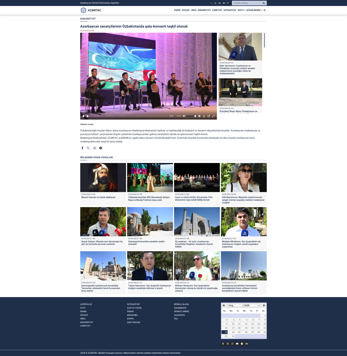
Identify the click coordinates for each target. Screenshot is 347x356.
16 (226, 328)
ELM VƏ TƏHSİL (134, 308)
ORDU (194, 10)
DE (224, 3)
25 (239, 332)
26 (246, 332)
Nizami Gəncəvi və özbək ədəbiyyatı (98, 197)
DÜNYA (130, 318)
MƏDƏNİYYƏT (204, 10)
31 (233, 336)
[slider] (127, 116)
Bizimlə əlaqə (181, 304)
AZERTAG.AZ (86, 304)
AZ (211, 3)
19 (246, 328)
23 (226, 332)
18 (239, 328)
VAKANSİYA (179, 315)
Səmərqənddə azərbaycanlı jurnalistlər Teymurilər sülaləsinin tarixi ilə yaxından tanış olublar (100, 288)
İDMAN (130, 311)
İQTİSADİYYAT (230, 10)
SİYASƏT (186, 10)
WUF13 (241, 10)
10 (233, 324)
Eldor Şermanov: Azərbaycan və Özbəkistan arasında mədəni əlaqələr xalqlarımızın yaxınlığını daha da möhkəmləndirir (237, 69)
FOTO (82, 308)
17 (233, 328)
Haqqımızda (180, 308)
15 (265, 324)
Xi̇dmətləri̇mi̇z (181, 311)
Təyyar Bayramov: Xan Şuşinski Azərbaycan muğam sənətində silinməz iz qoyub (149, 286)
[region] (242, 73)
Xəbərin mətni (86, 124)
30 (226, 336)
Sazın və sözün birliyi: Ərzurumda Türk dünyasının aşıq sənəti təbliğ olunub (193, 198)
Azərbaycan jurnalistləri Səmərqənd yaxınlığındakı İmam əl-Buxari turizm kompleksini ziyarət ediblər (239, 288)
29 (265, 332)
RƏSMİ (177, 10)
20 (252, 328)
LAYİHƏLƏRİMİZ (253, 10)
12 (246, 324)
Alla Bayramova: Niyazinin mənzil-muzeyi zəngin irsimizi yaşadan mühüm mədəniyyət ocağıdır (243, 200)
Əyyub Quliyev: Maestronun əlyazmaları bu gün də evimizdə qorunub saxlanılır (102, 242)
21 (258, 328)
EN (219, 3)
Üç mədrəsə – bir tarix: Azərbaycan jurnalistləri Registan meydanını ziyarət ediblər (194, 244)
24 (233, 332)
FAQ (176, 318)
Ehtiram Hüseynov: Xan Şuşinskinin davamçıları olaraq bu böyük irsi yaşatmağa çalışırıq (196, 288)
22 (265, 328)
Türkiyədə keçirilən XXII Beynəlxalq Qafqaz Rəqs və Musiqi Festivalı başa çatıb (149, 198)
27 (252, 332)
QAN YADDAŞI (133, 322)
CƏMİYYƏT (217, 10)
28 (258, 332)
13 (252, 324)
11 (239, 324)
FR (228, 3)
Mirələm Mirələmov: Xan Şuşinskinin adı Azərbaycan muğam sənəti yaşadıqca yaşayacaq (241, 244)
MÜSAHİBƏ (132, 315)
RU (215, 3)
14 (258, 324)
